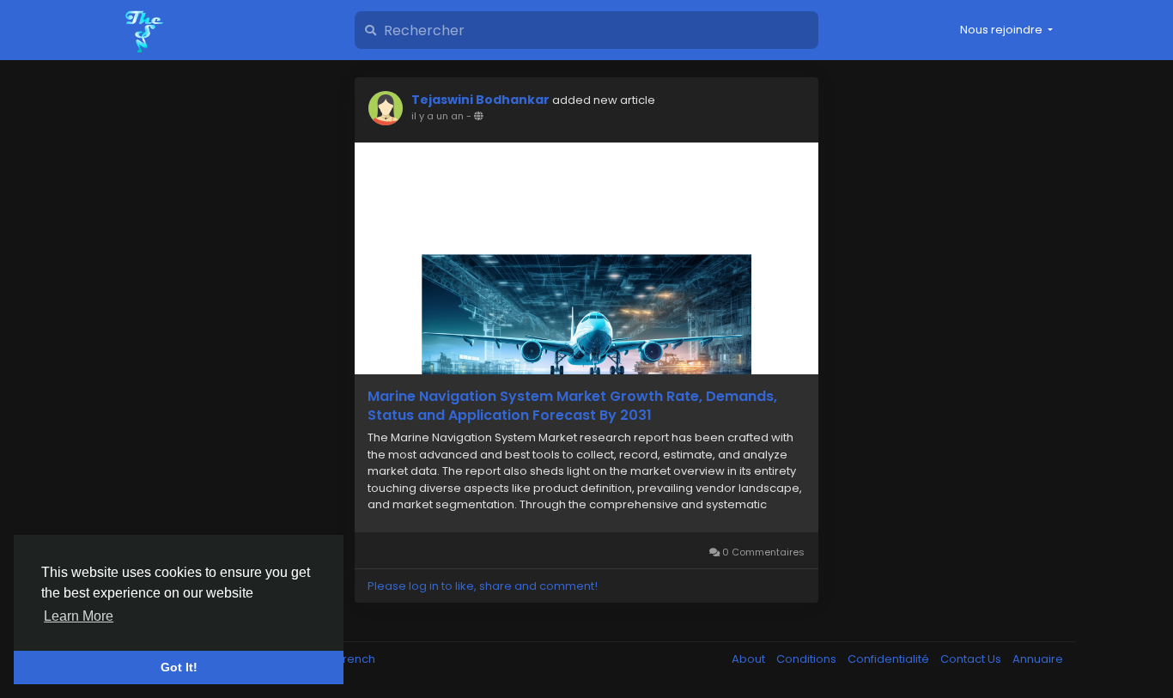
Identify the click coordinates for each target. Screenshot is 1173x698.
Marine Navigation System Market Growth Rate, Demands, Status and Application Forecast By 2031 (572, 406)
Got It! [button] (179, 667)
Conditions (807, 659)
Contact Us (972, 659)
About (750, 659)
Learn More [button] (78, 616)
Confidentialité (890, 659)
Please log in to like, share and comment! (483, 586)
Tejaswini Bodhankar (480, 99)
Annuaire (1037, 659)
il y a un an (437, 116)
